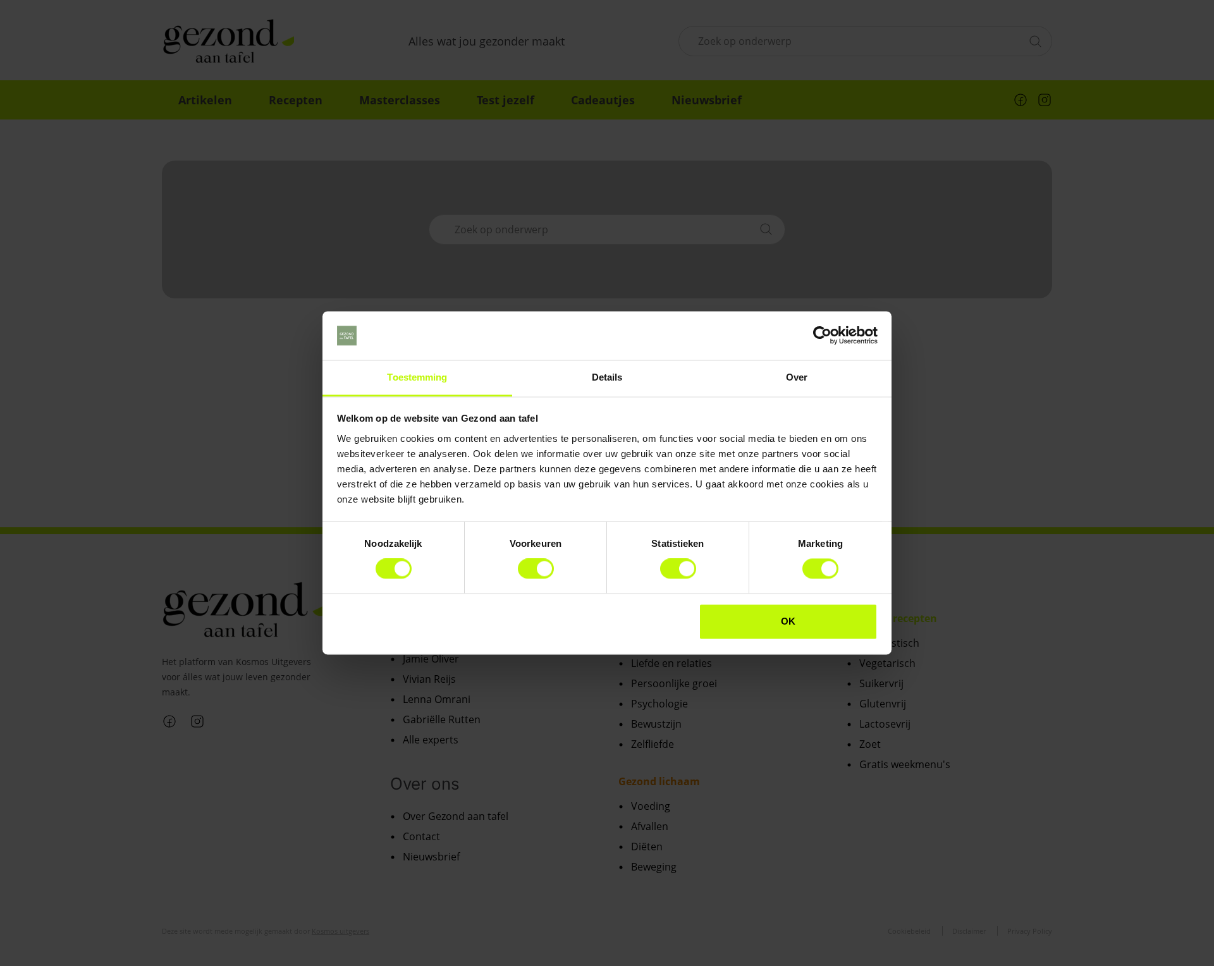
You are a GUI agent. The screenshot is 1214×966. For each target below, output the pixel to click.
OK (788, 621)
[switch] (536, 569)
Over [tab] (796, 377)
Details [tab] (607, 377)
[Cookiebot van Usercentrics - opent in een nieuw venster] (822, 335)
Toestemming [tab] (417, 377)
